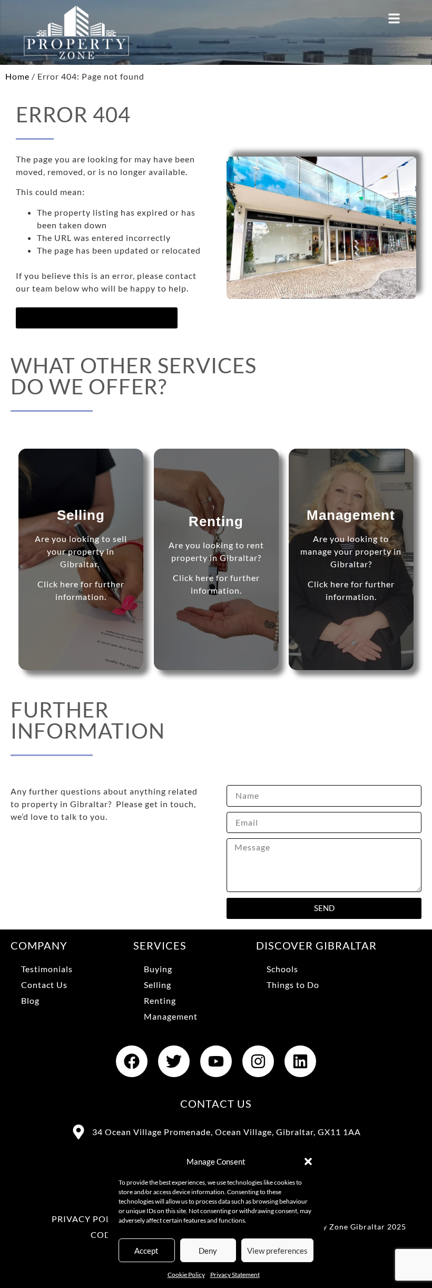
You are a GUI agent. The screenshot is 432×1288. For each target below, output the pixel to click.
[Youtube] (216, 1061)
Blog (30, 1000)
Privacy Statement (235, 1275)
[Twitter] (174, 1061)
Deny (208, 1250)
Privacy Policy (89, 1219)
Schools (282, 969)
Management (171, 1016)
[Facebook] (132, 1061)
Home (17, 76)
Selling (157, 985)
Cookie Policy (186, 1275)
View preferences (277, 1250)
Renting (160, 1000)
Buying (158, 969)
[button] (308, 1161)
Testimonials (47, 969)
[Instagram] (258, 1061)
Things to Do (293, 985)
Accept (146, 1250)
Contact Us (44, 985)
